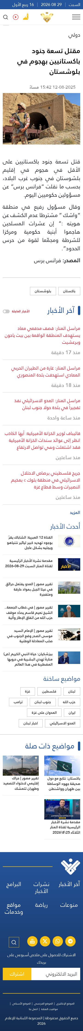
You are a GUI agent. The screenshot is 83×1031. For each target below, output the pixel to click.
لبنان (71, 691)
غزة (27, 691)
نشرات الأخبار (42, 887)
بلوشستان (43, 291)
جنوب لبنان (43, 702)
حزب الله (69, 702)
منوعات (69, 904)
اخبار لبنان (31, 723)
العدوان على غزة (44, 712)
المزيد (75, 512)
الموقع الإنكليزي (65, 1003)
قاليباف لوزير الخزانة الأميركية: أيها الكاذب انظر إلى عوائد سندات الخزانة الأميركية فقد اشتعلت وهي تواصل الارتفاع (42, 440)
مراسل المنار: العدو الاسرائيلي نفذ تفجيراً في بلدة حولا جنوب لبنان (47, 404)
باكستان (69, 291)
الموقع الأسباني (21, 1003)
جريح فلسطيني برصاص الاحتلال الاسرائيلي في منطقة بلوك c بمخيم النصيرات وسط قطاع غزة (45, 480)
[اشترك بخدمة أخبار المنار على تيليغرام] (70, 942)
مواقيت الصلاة (49, 1009)
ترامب (18, 702)
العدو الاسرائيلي (62, 723)
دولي (74, 35)
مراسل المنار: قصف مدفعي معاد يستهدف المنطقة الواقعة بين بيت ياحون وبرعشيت (42, 335)
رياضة (41, 904)
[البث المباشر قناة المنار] (32, 942)
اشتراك (17, 973)
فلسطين (49, 691)
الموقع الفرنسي (43, 1003)
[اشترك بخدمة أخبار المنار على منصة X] (45, 942)
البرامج (13, 884)
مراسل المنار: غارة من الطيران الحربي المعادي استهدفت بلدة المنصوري (45, 371)
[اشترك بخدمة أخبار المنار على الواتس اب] (57, 942)
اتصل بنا (33, 1009)
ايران (72, 712)
